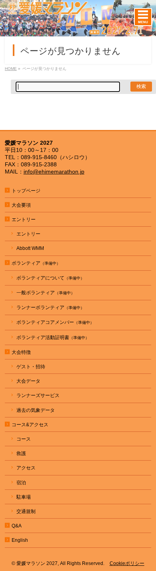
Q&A (17, 526)
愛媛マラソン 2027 (37, 563)
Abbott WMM (30, 248)
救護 (21, 453)
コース (23, 439)
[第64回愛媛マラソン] (78, 30)
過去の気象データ (35, 410)
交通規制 (26, 511)
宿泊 (21, 482)
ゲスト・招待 (30, 366)
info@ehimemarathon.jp (54, 171)
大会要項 (21, 205)
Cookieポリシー (127, 563)
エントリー (28, 234)
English (20, 540)
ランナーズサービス (38, 395)
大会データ (28, 381)
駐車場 (23, 497)
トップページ (26, 191)
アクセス (26, 468)
